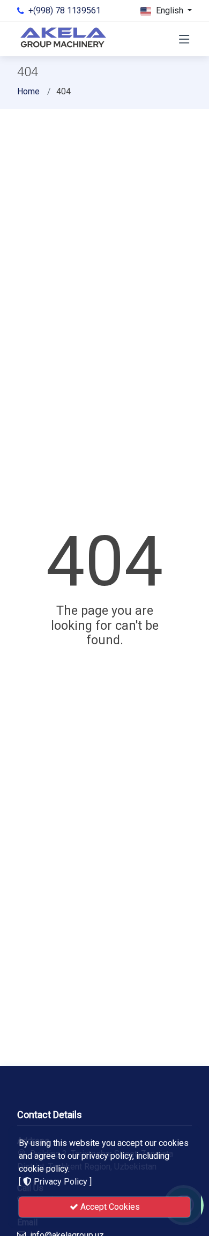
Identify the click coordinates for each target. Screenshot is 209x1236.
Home (28, 91)
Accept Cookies (109, 1207)
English (169, 10)
